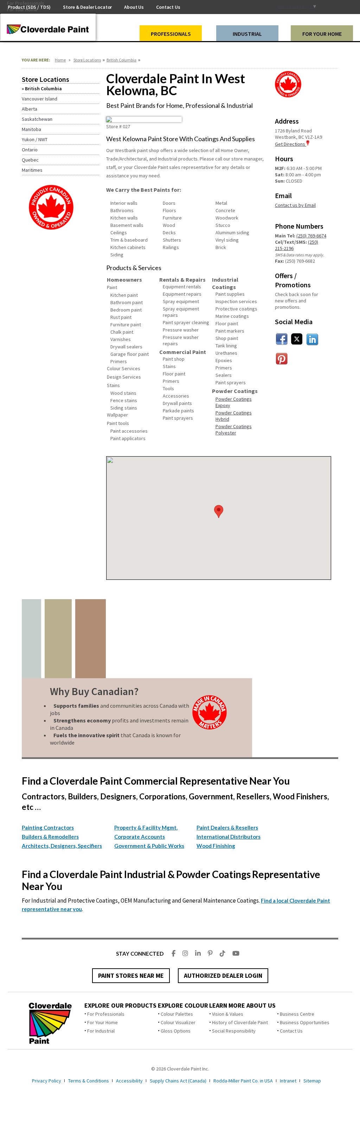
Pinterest (282, 359)
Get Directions (290, 144)
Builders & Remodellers (50, 836)
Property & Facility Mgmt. (146, 827)
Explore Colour (183, 1005)
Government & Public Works (149, 846)
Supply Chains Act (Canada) (178, 1080)
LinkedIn (312, 339)
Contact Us (291, 1031)
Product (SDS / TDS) (29, 7)
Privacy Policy (46, 1080)
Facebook (282, 339)
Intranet (288, 1080)
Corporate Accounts (139, 836)
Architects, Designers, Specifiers (62, 846)
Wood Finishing (216, 846)
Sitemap (312, 1080)
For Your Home (102, 1022)
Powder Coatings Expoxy (234, 402)
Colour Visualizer (178, 1022)
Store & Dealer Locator (87, 7)
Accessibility (129, 1080)
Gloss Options (176, 1031)
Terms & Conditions (88, 1080)
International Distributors (229, 836)
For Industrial (101, 1031)
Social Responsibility (234, 1031)
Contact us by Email (295, 205)
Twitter (297, 339)
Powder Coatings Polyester (234, 429)
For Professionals (105, 1014)
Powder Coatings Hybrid (234, 416)
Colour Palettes (177, 1014)
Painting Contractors (48, 827)
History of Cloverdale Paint (240, 1022)
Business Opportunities (304, 1022)
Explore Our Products (120, 1005)
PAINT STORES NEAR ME (131, 975)
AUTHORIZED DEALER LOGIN (223, 975)
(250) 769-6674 (311, 236)
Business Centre (297, 1014)
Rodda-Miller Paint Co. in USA (243, 1080)
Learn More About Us (242, 1005)
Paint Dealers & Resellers (227, 827)
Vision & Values (227, 1014)
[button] (218, 511)
